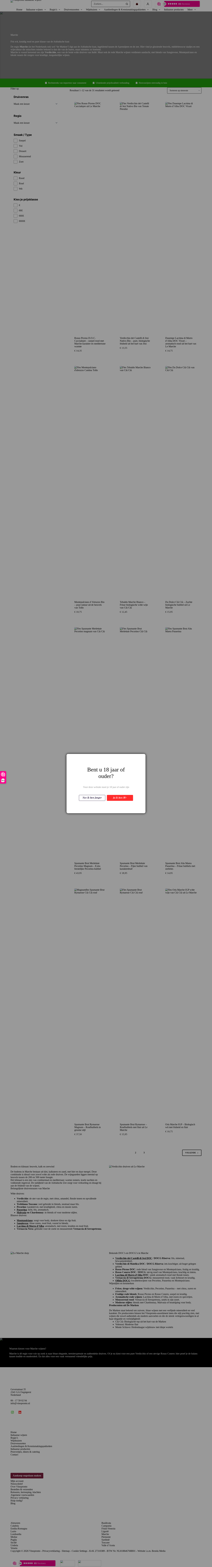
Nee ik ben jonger (92, 798)
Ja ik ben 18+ (120, 798)
